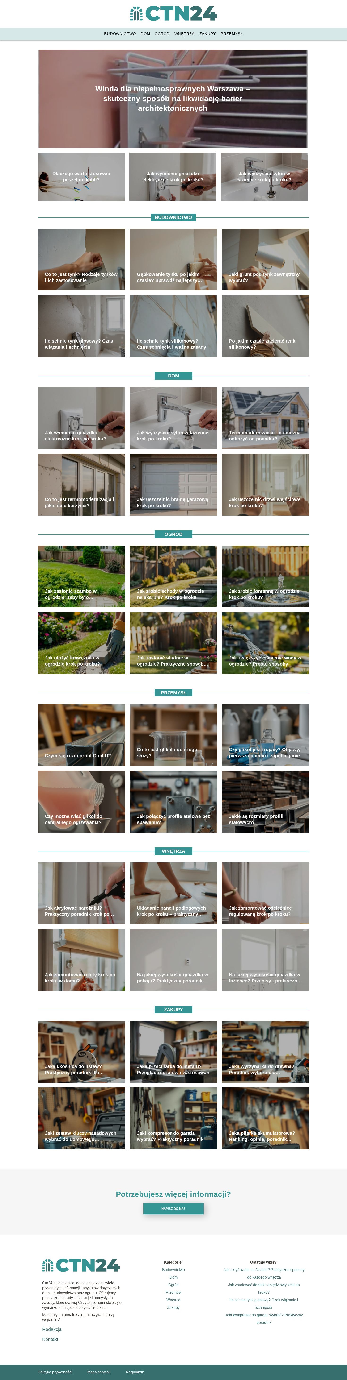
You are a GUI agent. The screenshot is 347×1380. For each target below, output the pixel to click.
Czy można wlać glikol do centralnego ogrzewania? (73, 819)
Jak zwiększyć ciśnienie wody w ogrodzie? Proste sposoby (265, 661)
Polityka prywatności (55, 1372)
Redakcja (52, 1329)
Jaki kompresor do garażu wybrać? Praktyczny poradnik (170, 1136)
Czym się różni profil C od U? (78, 755)
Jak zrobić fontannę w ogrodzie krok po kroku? (264, 594)
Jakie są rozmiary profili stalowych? (256, 819)
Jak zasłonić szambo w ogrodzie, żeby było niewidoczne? (71, 594)
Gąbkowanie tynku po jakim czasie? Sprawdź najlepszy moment (168, 277)
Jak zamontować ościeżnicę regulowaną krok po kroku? (260, 911)
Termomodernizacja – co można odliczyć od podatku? (264, 435)
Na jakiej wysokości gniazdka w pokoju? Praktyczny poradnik (172, 977)
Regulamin (135, 1372)
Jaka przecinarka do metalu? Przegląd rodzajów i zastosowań (173, 1069)
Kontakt (50, 1339)
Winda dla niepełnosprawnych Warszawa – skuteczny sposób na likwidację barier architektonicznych (172, 98)
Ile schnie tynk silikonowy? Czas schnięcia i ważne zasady (171, 344)
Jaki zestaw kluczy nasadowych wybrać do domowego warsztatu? (80, 1136)
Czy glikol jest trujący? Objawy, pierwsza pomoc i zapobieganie (264, 752)
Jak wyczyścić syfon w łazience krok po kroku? (264, 176)
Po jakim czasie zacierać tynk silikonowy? (262, 344)
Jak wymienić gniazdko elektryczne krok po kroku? (172, 176)
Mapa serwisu (99, 1372)
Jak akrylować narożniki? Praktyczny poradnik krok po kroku (77, 911)
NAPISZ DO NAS (173, 1208)
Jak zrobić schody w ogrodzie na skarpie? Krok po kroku (170, 594)
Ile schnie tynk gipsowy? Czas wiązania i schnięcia (79, 344)
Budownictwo (120, 34)
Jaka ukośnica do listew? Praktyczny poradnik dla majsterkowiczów (73, 1070)
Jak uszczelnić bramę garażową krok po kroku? (172, 502)
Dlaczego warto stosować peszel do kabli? (81, 176)
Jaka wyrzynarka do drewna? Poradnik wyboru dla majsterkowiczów (261, 1070)
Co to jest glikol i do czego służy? (167, 752)
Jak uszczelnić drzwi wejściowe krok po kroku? (264, 502)
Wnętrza (184, 34)
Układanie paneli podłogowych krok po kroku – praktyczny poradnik (171, 911)
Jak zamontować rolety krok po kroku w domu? (80, 977)
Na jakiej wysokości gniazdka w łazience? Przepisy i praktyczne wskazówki (264, 978)
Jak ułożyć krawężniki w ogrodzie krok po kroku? (72, 661)
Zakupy (207, 34)
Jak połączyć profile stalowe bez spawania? (173, 819)
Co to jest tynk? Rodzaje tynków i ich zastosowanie (81, 277)
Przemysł (232, 34)
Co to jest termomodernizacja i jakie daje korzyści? (79, 502)
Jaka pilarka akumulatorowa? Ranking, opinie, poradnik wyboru (262, 1136)
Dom (145, 34)
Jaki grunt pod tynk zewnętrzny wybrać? (264, 277)
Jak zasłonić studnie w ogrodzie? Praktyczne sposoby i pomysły (173, 661)
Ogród (162, 34)
